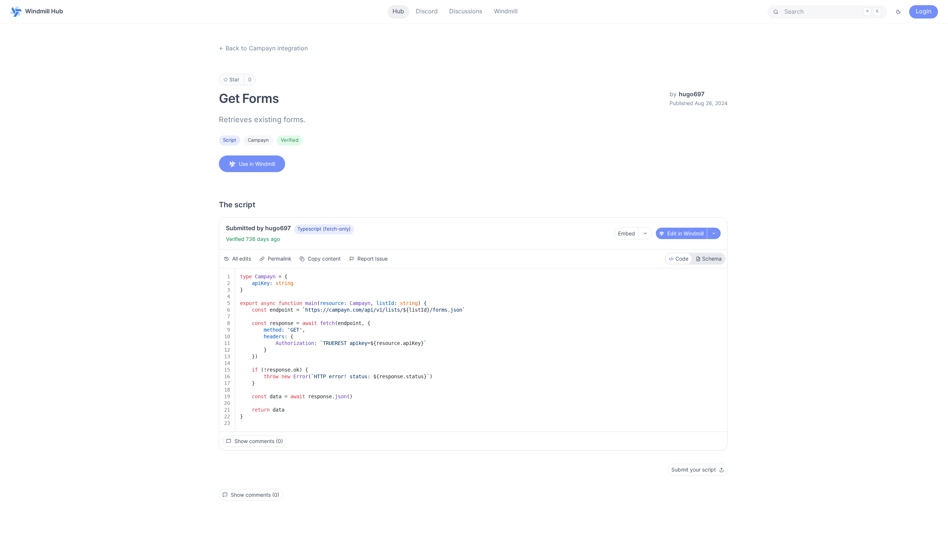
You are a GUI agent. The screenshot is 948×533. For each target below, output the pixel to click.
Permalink (279, 259)
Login (923, 11)
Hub (398, 11)
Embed (626, 234)
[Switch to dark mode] (898, 12)
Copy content (324, 259)
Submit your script (693, 470)
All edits (241, 259)
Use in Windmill (257, 164)
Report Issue (372, 259)
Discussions (465, 11)
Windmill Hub (44, 11)
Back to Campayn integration (267, 48)
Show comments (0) (258, 441)
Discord (427, 11)
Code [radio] (681, 259)
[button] (827, 12)
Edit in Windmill (685, 234)
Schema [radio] (712, 259)
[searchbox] (827, 12)
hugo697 (691, 94)
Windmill (506, 11)
